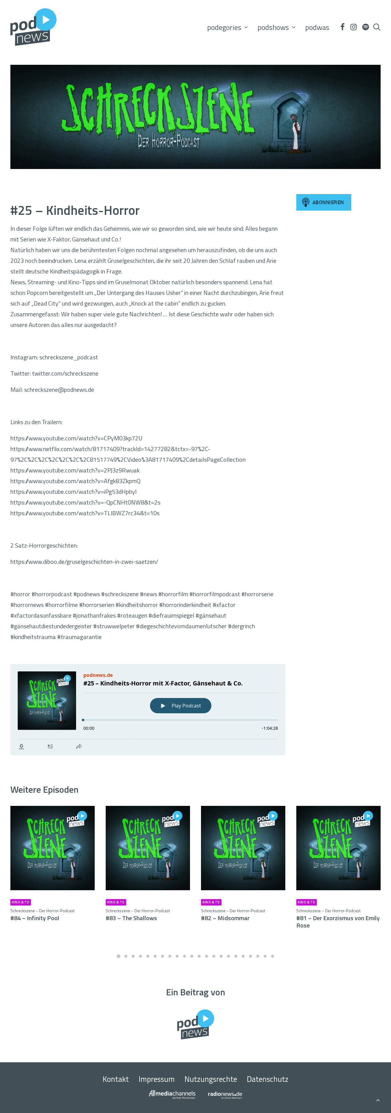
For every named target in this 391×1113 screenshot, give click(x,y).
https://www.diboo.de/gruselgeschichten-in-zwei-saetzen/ (84, 561)
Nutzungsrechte (211, 1079)
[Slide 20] (257, 956)
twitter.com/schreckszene (65, 373)
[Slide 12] (199, 956)
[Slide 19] (250, 956)
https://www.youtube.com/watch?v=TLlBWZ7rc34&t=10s (84, 513)
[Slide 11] (192, 956)
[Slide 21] (265, 956)
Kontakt (116, 1079)
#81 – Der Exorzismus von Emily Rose (338, 919)
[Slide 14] (213, 956)
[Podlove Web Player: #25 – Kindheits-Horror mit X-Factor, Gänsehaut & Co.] (147, 709)
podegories (224, 27)
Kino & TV (20, 902)
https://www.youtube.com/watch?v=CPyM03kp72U (76, 438)
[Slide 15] (221, 956)
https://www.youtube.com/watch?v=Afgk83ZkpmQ (75, 481)
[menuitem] (227, 27)
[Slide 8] (170, 956)
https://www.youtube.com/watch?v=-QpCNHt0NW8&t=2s (85, 502)
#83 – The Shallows (138, 915)
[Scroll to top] (377, 1099)
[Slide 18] (243, 956)
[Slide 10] (184, 956)
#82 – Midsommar (233, 915)
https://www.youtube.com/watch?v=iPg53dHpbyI (73, 491)
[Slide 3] (133, 956)
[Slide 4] (140, 956)
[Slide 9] (177, 956)
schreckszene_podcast (68, 357)
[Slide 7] (162, 956)
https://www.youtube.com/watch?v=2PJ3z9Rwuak (75, 470)
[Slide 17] (235, 956)
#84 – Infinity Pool (42, 915)
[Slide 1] (118, 956)
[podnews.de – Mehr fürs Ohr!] (33, 27)
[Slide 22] (272, 956)
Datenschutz (267, 1079)
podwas (317, 27)
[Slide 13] (206, 956)
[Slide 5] (148, 956)
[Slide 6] (155, 956)
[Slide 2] (126, 956)
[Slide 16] (228, 956)
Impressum (157, 1079)
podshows (273, 27)
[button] (342, 27)
